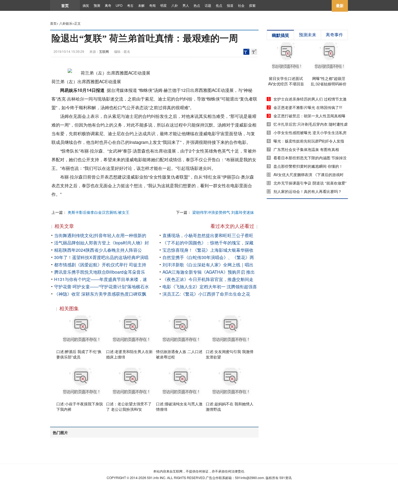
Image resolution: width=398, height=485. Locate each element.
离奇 (108, 5)
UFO (119, 5)
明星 (163, 5)
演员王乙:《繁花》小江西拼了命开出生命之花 (206, 294)
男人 (185, 5)
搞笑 (86, 5)
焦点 (219, 5)
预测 (97, 5)
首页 (65, 5)
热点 (197, 5)
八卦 (174, 5)
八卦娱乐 (65, 23)
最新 (340, 5)
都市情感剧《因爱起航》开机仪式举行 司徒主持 (100, 264)
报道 (230, 5)
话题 (208, 5)
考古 (130, 5)
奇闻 (152, 5)
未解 (141, 5)
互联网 (104, 51)
